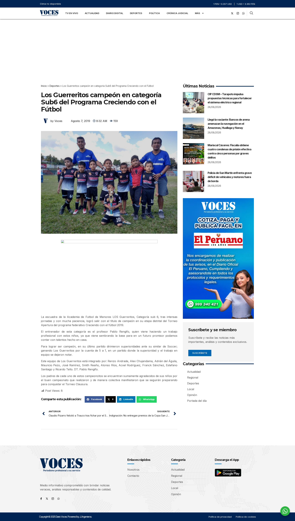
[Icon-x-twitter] (47, 498)
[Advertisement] (147, 44)
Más (197, 13)
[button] (94, 399)
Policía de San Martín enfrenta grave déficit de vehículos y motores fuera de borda (230, 177)
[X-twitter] (232, 13)
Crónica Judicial (177, 13)
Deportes (136, 13)
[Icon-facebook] (41, 498)
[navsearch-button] (251, 13)
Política (154, 13)
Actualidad (92, 13)
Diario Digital (114, 13)
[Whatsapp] (58, 498)
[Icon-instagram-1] (237, 13)
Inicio (44, 86)
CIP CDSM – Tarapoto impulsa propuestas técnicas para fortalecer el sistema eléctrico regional (230, 98)
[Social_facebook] (226, 13)
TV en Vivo (71, 13)
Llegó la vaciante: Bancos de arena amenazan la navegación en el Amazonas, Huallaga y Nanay (229, 123)
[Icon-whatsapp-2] (243, 13)
